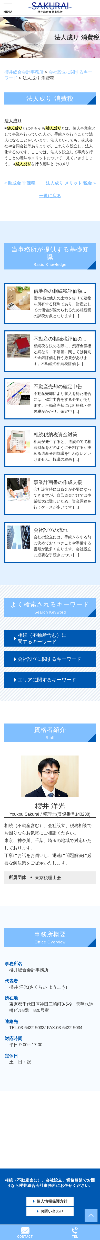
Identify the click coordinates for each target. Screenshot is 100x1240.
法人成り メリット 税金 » (71, 183)
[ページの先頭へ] (91, 1215)
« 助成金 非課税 (19, 183)
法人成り (13, 120)
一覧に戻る (50, 195)
